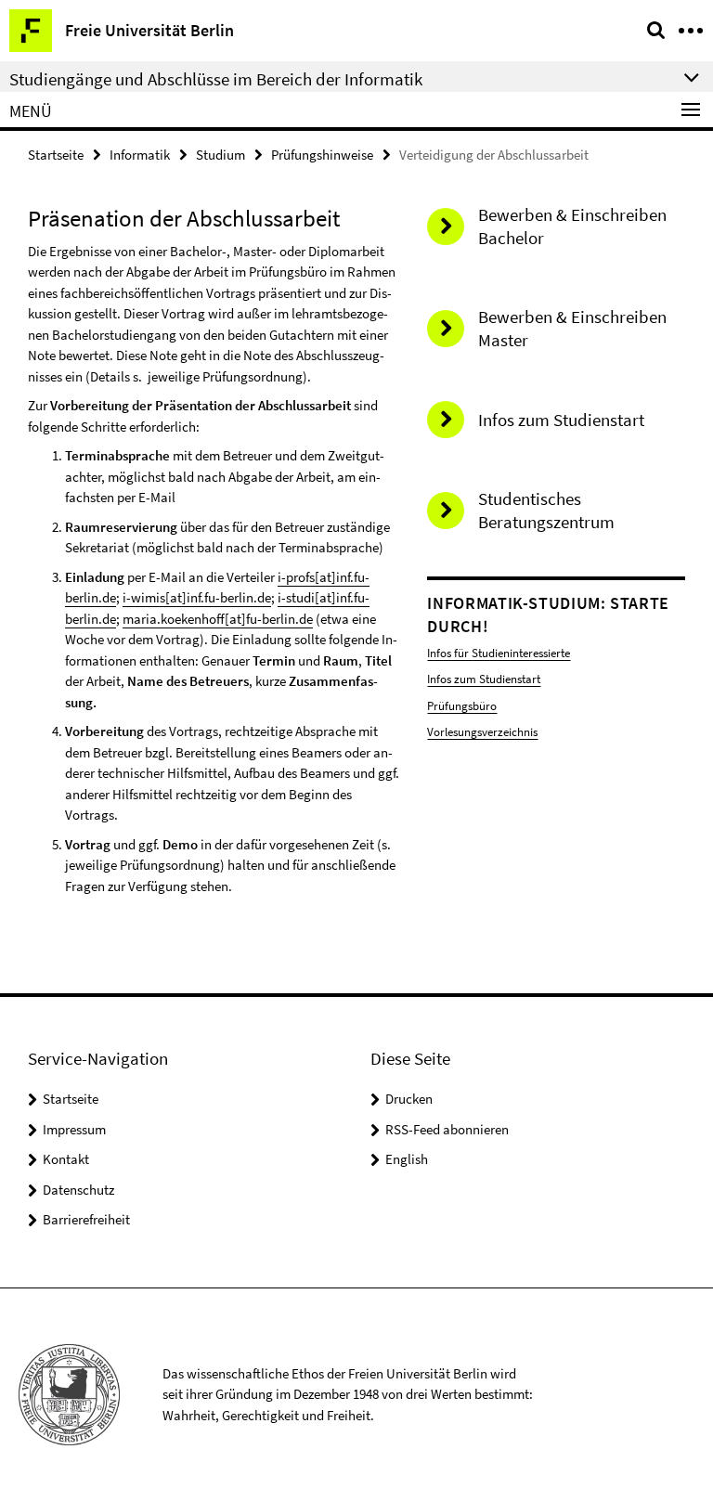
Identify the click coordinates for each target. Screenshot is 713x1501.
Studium (220, 154)
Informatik (140, 154)
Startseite (56, 154)
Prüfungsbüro (462, 706)
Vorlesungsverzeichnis (482, 732)
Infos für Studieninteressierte (498, 653)
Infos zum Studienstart (483, 679)
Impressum (74, 1129)
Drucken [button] (409, 1098)
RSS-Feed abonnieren (447, 1129)
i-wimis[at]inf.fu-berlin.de (197, 597)
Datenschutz (78, 1189)
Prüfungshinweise (322, 154)
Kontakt (66, 1159)
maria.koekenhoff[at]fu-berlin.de (218, 619)
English (406, 1159)
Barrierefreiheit (86, 1219)
